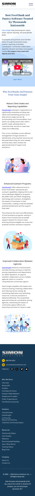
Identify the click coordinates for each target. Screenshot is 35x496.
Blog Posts (6, 450)
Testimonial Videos (9, 433)
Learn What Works (9, 444)
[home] (10, 4)
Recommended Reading (11, 441)
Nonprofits (6, 385)
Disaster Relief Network (10, 394)
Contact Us (6, 463)
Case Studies (6, 436)
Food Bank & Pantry (9, 391)
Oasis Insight (6, 30)
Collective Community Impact (12, 423)
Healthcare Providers (10, 396)
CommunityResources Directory (9, 419)
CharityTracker (7, 412)
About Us (5, 460)
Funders (5, 388)
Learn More (17, 79)
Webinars (5, 439)
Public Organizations (9, 399)
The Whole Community (10, 402)
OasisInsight (6, 110)
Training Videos (7, 447)
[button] (31, 4)
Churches (5, 383)
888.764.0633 (10, 360)
